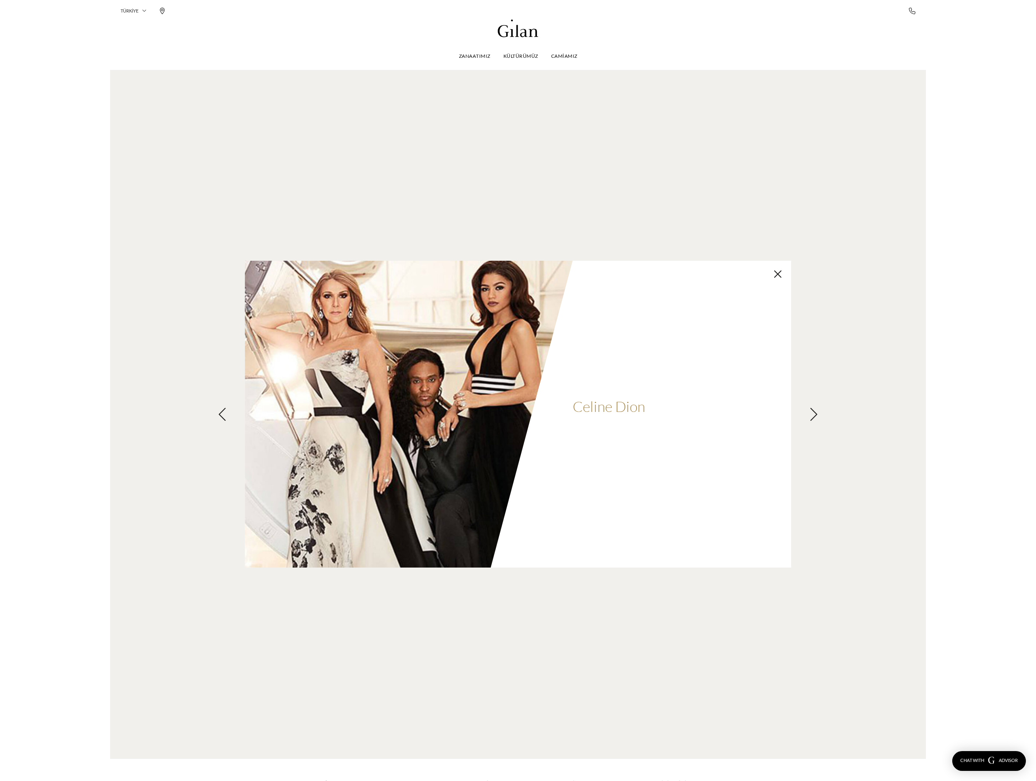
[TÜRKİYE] (518, 28)
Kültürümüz (520, 56)
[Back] (777, 274)
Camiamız (564, 56)
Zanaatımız (474, 56)
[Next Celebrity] (813, 414)
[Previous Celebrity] (222, 414)
